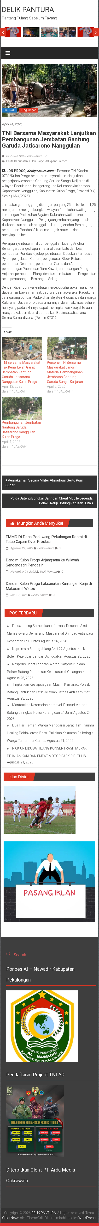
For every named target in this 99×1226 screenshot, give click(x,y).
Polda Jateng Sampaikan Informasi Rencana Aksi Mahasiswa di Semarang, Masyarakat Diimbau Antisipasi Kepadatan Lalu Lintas (50, 633)
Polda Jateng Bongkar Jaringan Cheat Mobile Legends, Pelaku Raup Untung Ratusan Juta (52, 500)
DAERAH (9, 110)
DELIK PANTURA (28, 9)
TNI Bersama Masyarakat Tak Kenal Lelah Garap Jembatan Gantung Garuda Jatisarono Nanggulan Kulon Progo (21, 372)
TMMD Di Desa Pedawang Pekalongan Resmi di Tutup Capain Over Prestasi (46, 539)
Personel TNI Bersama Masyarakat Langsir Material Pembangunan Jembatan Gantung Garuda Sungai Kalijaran (65, 372)
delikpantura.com (56, 161)
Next (96, 32)
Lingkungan (28, 110)
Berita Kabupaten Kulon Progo (25, 161)
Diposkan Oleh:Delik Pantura (24, 156)
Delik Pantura (45, 548)
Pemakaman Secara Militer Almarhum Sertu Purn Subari (44, 482)
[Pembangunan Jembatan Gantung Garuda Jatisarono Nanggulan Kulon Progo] (22, 408)
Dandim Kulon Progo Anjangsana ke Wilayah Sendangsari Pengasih (42, 562)
